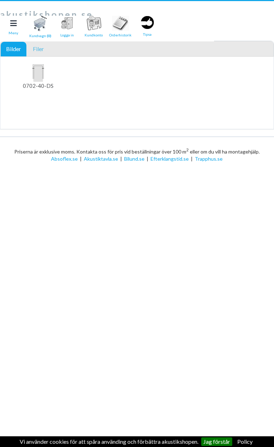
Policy (245, 441)
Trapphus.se (209, 159)
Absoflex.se (64, 159)
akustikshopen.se (46, 14)
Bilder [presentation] (13, 48)
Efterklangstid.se (170, 159)
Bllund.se (134, 159)
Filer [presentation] (38, 48)
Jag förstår (216, 441)
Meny (13, 33)
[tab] (13, 49)
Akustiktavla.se (101, 159)
